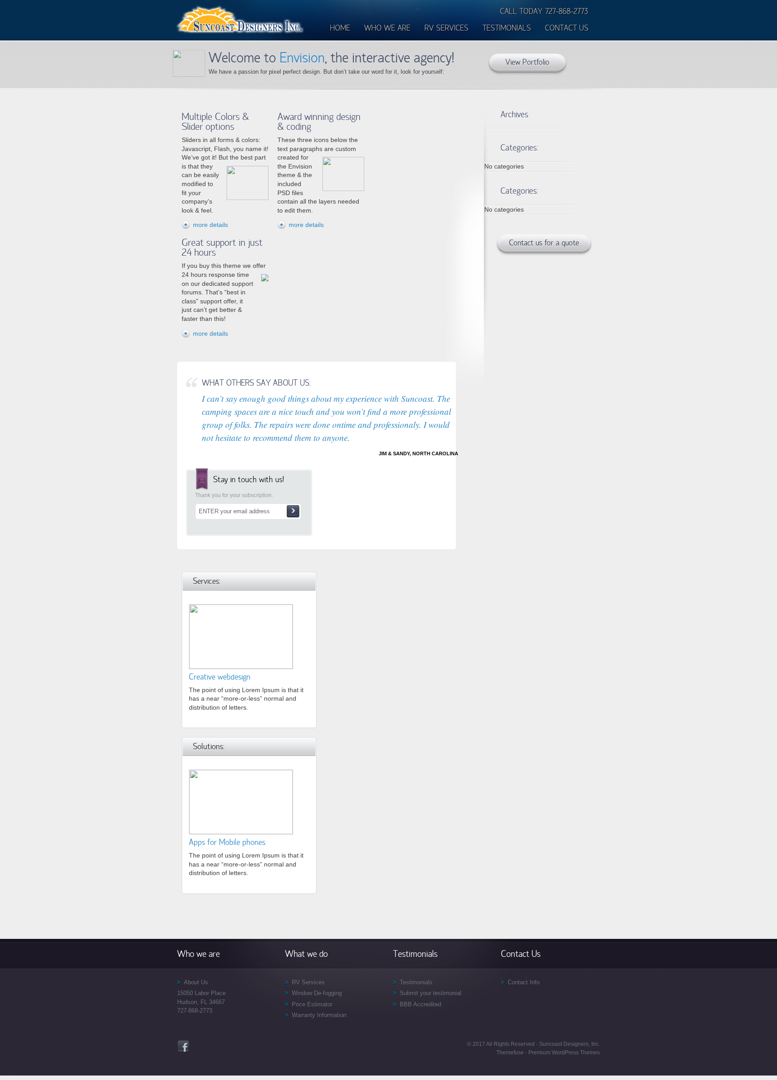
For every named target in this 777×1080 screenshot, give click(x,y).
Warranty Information (319, 1015)
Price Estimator (312, 1004)
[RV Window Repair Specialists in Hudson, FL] (240, 32)
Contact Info (524, 982)
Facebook (183, 1046)
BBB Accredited (420, 1004)
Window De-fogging (317, 993)
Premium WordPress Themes (563, 1052)
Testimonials (416, 982)
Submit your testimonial (430, 993)
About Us (196, 982)
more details (210, 224)
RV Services (308, 982)
